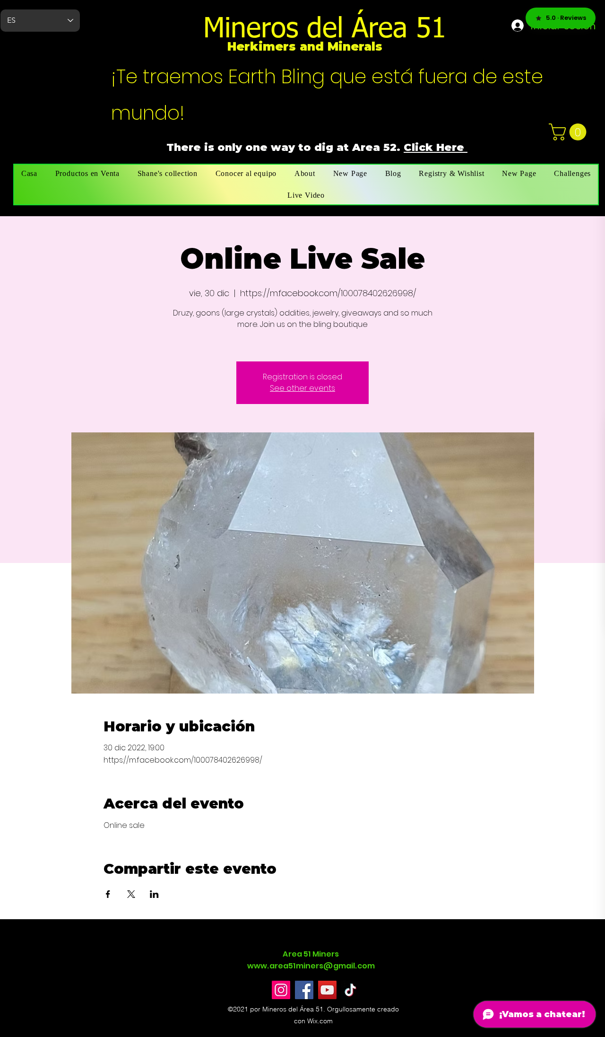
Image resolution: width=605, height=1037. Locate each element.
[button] (569, 132)
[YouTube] (327, 990)
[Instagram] (281, 990)
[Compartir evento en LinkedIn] (154, 894)
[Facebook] (304, 990)
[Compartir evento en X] (131, 894)
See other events (302, 388)
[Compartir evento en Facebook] (108, 894)
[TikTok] (350, 990)
